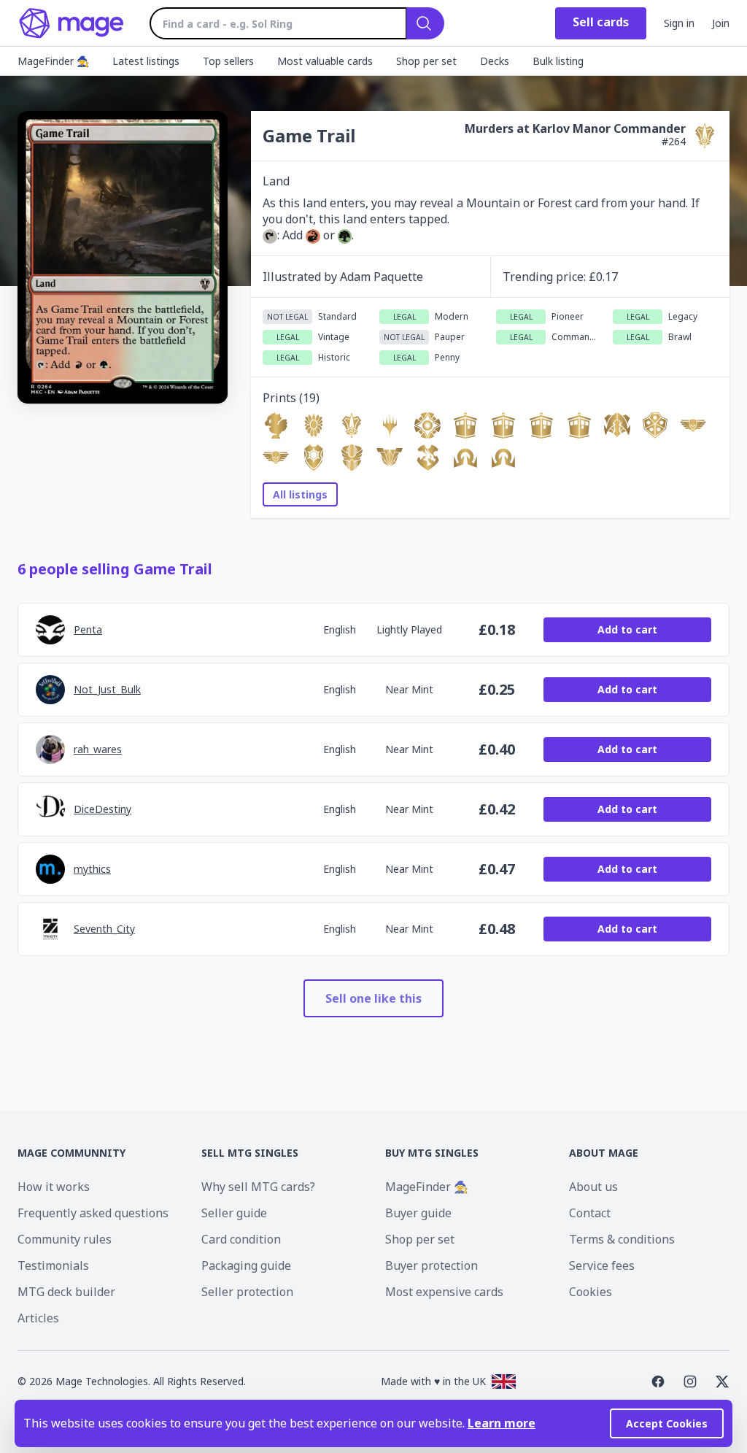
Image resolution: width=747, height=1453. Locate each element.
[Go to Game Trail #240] (427, 457)
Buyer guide (418, 1213)
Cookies (590, 1292)
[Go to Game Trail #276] (503, 457)
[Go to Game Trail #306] (314, 425)
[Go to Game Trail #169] (389, 457)
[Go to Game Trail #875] (503, 425)
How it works (54, 1187)
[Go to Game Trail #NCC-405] (389, 425)
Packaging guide (246, 1265)
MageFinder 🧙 (426, 1187)
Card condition (241, 1239)
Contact (590, 1213)
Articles (38, 1318)
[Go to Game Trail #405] (617, 425)
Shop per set (419, 1239)
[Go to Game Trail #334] (427, 425)
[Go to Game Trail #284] (465, 425)
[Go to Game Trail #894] (314, 457)
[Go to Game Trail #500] (579, 425)
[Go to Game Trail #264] (351, 425)
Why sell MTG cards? (258, 1187)
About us (593, 1187)
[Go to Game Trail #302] (655, 425)
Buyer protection (431, 1265)
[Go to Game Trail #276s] (465, 457)
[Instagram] (690, 1381)
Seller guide (234, 1213)
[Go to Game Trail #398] (276, 425)
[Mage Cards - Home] (72, 23)
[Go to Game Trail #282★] (276, 457)
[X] (722, 1381)
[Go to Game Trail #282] (693, 425)
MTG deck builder (66, 1292)
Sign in (679, 23)
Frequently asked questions (93, 1213)
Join (720, 23)
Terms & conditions (622, 1239)
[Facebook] (658, 1381)
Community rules (65, 1239)
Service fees (602, 1265)
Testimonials (53, 1265)
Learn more (501, 1423)
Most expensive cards (444, 1292)
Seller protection (247, 1292)
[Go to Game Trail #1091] (541, 425)
